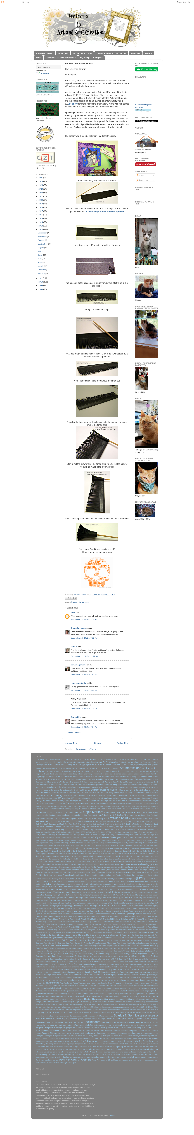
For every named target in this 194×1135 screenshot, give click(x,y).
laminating (107, 911)
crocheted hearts (152, 845)
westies (107, 1054)
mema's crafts (137, 948)
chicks (124, 801)
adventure (154, 759)
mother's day (45, 967)
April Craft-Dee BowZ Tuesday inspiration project (129, 765)
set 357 (135, 1007)
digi (41, 856)
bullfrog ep (121, 790)
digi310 (80, 856)
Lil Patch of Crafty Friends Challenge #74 (141, 930)
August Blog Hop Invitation (135, 771)
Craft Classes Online (91, 815)
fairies (130, 867)
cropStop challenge (43, 848)
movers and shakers (73, 967)
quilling (50, 993)
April (40, 262)
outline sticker (64, 980)
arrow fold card (67, 768)
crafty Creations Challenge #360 (146, 835)
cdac (55, 798)
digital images (93, 856)
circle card (77, 806)
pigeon (81, 985)
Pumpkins (130, 991)
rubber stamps (108, 999)
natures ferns (153, 969)
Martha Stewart (41, 946)
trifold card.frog (110, 1046)
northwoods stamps (68, 972)
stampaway (82, 1030)
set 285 (130, 1007)
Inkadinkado (125, 892)
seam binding (97, 1004)
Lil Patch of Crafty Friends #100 (65, 916)
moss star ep (153, 964)
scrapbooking (40, 1004)
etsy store (75, 867)
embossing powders (148, 864)
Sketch (92, 1012)
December (42, 233)
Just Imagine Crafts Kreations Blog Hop (143, 906)
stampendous (115, 1030)
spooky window (148, 1025)
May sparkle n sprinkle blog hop (68, 948)
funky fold (131, 875)
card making (56, 795)
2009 (41, 285)
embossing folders (112, 864)
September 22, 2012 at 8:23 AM (84, 620)
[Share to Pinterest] (76, 598)
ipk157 (66, 895)
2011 (41, 278)
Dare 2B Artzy (123, 848)
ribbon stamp (114, 996)
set (125, 1007)
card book (140, 793)
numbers (58, 975)
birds (98, 779)
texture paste (48, 1041)
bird (65, 779)
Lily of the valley (54, 932)
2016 (41, 215)
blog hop (117, 784)
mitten (82, 964)
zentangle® (72, 1063)
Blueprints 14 (148, 785)
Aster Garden (86, 771)
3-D (41, 759)
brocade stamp (147, 787)
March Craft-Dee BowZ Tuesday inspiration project (120, 940)
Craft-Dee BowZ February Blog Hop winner (78, 827)
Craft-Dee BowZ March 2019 (135, 827)
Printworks (83, 991)
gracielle (80, 881)
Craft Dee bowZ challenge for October (68, 819)
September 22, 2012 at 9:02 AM (84, 638)
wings (52, 1057)
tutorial (65, 1049)
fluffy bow (135, 872)
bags (43, 776)
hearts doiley (130, 887)
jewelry (60, 898)
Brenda (74, 646)
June (40, 255)
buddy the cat (85, 790)
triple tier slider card (146, 1046)
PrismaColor (92, 991)
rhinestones (58, 996)
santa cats (50, 1002)
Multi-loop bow (129, 967)
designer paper (41, 853)
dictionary (96, 853)
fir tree (77, 872)
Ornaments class (123, 977)
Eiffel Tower (146, 861)
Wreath (45, 1062)
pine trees (120, 985)
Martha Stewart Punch (57, 946)
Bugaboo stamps (108, 789)
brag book (89, 787)
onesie (62, 977)
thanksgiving (75, 1041)
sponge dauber (136, 1025)
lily (46, 932)
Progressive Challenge (110, 991)
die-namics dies (141, 853)
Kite (157, 908)
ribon (121, 996)
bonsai (155, 784)
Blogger (112, 1115)
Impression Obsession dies (84, 892)
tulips (49, 1049)
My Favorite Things (70, 969)
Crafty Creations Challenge (99, 829)
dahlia (109, 848)
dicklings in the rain (77, 853)
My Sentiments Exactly (103, 969)
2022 (41, 193)
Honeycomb (102, 889)
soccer (111, 1016)
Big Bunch (53, 779)
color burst (133, 809)
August (41, 248)
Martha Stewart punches (92, 945)
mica (124, 959)
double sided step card (130, 859)
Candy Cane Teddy (125, 792)
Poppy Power (101, 988)
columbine (58, 812)
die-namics (131, 854)
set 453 (153, 1007)
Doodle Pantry (65, 859)
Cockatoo (107, 809)
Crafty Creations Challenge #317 (48, 832)
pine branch (88, 985)
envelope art (66, 867)
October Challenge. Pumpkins (128, 975)
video (113, 1052)
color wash (141, 809)
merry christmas (102, 951)
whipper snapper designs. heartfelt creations (142, 1054)
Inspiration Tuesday (44, 895)
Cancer (105, 792)
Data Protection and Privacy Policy (61, 57)
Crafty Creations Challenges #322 (109, 840)
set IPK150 (66, 1010)
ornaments (112, 978)
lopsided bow (117, 932)
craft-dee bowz (118, 818)
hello (53, 889)
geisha (155, 875)
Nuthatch (65, 975)
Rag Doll (70, 993)
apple (84, 765)
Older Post (123, 743)
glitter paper (148, 879)
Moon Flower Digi (116, 964)
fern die (66, 872)
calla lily (99, 792)
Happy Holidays (41, 887)
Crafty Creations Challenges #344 (61, 843)
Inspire (55, 895)
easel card (117, 862)
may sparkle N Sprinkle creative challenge (95, 948)
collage (125, 809)
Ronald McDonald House (45, 999)
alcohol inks (61, 762)
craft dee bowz (105, 815)
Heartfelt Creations (63, 887)
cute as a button (73, 848)
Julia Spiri (128, 897)
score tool (121, 1002)
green (147, 881)
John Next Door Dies (110, 898)
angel (128, 762)
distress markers (135, 856)
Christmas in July (96, 803)
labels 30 (70, 911)
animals (139, 762)
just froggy (69, 906)
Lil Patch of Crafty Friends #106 (134, 916)
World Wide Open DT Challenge (75, 1059)
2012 (41, 229)
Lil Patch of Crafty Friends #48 (56, 919)
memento (147, 948)
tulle (53, 1049)
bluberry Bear (126, 784)
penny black (145, 983)
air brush (44, 762)
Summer (131, 1036)
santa (44, 1002)
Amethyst (122, 762)
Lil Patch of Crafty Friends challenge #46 (111, 930)
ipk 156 (60, 895)
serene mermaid (118, 1007)
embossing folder (97, 864)
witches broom (84, 602)
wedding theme (98, 1054)
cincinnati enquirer (66, 806)
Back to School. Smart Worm (144, 774)
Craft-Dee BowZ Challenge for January (116, 821)
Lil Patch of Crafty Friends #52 (101, 919)
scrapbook (129, 1002)
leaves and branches (78, 914)
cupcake (53, 848)
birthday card (113, 779)
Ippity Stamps (91, 895)
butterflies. (40, 793)
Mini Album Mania (90, 962)
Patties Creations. (79, 983)
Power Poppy (131, 988)
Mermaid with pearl (88, 951)
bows (74, 787)
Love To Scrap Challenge (55, 935)
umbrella (89, 1049)
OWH (92, 980)
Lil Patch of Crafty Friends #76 (78, 924)
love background (147, 932)
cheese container (52, 801)
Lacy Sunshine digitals (94, 911)
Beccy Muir (136, 776)
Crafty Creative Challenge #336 (135, 843)
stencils (67, 1036)
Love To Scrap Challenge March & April (143, 935)
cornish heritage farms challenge (56, 815)
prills (152, 988)
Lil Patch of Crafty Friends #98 (55, 930)
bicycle (46, 779)
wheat (113, 1054)
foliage (155, 872)
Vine (117, 1052)
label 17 (63, 911)
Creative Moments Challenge (121, 845)
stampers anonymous (129, 1031)
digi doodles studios (64, 856)
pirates (148, 985)
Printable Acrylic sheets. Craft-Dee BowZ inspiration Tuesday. (58, 991)
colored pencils (42, 812)
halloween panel (61, 884)
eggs (139, 861)
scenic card (113, 1002)
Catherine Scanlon (143, 795)
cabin (79, 792)
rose (56, 999)
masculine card (130, 946)
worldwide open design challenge (123, 1060)
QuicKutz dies (41, 994)
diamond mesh (64, 853)
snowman (58, 1016)
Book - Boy (40, 787)
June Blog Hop (66, 903)
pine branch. (97, 985)
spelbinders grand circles (74, 1022)
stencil (61, 1036)
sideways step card (147, 1010)
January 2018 (110, 895)
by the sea (61, 792)
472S (45, 759)
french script (53, 875)
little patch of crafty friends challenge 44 (97, 932)
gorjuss (74, 881)
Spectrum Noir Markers (55, 1022)
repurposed (49, 996)
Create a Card (53, 845)
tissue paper (145, 1044)
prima (156, 988)
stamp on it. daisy (70, 1030)
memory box (62, 951)
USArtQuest (135, 1049)
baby (71, 774)
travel (156, 1044)
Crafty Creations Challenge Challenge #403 (75, 837)
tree (43, 1047)
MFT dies (118, 959)
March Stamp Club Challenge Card (129, 943)
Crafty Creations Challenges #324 (134, 840)
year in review (54, 1063)
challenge (116, 798)
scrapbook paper (152, 1002)
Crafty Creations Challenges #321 (84, 840)
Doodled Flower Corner (79, 859)
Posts (141, 175)
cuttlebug (96, 848)
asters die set (96, 771)
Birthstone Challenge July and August (66, 782)
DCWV (132, 848)
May (40, 259)
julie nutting (138, 898)
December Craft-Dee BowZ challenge (71, 851)
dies (37, 856)
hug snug (154, 889)
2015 (41, 218)
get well (89, 879)
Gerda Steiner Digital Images (75, 878)
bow (61, 787)
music (50, 969)
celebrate (81, 798)
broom (74, 602)
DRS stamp (52, 861)
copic (81, 812)
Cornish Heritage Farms (131, 812)
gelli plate (60, 879)
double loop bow (115, 859)
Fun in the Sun (121, 875)
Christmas (70, 803)
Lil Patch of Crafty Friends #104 (111, 916)
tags (107, 1038)
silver (156, 1010)
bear (125, 777)
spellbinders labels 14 (67, 1025)
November (42, 236)
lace (75, 911)
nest (37, 972)
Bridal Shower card (135, 787)
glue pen (46, 881)
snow (122, 1012)
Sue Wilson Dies (121, 1036)
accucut (114, 759)
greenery (42, 884)
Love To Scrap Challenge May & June (81, 935)
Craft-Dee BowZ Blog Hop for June (66, 821)
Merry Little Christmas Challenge (139, 951)
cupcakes (60, 848)
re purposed (109, 993)
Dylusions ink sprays (86, 861)
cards (94, 795)
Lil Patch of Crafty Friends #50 (79, 919)
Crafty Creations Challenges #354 (86, 843)
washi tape (141, 1052)
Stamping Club (48, 1033)
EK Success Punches (60, 864)
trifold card (100, 1046)
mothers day (55, 967)
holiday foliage (69, 889)
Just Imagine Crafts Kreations (112, 905)
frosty (114, 875)
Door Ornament (93, 859)
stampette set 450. (144, 1030)
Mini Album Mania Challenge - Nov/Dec (50, 964)
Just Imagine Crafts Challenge (85, 906)
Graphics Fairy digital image (119, 881)
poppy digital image (89, 988)
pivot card (154, 985)
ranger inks (100, 993)
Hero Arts (59, 889)
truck (44, 1049)
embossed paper (75, 864)
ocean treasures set (89, 975)
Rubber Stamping (92, 999)
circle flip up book (97, 806)
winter (67, 1057)
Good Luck (67, 881)
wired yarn (126, 1057)
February (42, 270)
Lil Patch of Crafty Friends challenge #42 (81, 930)
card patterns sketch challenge (74, 795)
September (43, 244)
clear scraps (145, 806)
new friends (43, 972)
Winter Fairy (74, 1057)
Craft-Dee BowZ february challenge (109, 827)
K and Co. (75, 908)
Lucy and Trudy (135, 937)
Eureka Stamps (84, 867)
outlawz (149, 978)
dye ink (68, 861)
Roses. (61, 999)
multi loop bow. (118, 967)
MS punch (85, 967)
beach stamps (112, 776)
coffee (120, 809)
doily (45, 859)
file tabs (72, 872)
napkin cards (118, 969)
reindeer (155, 993)
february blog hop (93, 870)
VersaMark (84, 1052)
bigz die (60, 779)
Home (97, 743)
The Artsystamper (89, 1041)
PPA (138, 988)
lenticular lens (141, 914)
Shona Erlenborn (78, 628)
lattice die (120, 911)
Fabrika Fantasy (97, 867)
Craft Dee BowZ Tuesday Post (95, 819)
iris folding (101, 895)
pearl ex (105, 983)
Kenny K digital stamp (112, 908)
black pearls (85, 784)
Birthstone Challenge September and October (56, 784)
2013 (41, 226)
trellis (52, 1046)
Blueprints (138, 784)
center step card (91, 798)
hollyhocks (93, 889)
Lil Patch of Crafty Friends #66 (112, 922)
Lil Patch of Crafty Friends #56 (145, 919)
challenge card (126, 798)
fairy (135, 867)
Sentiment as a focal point (45, 1007)
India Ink (109, 892)
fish (81, 872)
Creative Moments (102, 845)
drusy (58, 861)
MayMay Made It (117, 948)
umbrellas (96, 1049)
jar (56, 898)
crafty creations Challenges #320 (60, 840)
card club (148, 792)
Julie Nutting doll (149, 898)
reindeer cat (40, 996)
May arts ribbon (148, 946)
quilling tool (57, 993)
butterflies (135, 790)
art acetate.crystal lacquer (85, 768)
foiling (144, 872)
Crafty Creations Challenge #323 (73, 832)
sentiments (59, 1007)
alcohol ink (52, 762)
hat (49, 887)
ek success (154, 861)
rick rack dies (128, 996)
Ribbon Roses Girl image (98, 996)
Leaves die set (91, 914)
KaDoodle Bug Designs (87, 908)
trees (47, 1047)
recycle (138, 994)
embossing (86, 864)
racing (64, 993)
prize (99, 991)
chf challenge (91, 801)
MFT (112, 959)
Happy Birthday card (137, 884)
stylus (113, 1036)
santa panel (59, 1002)
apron (58, 768)
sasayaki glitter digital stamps (75, 1002)
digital (85, 856)
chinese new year (151, 801)
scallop (88, 1002)
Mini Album (78, 961)
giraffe (115, 879)
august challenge (152, 771)
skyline (97, 1012)
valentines (39, 1052)
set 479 (53, 1010)
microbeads (44, 961)
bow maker (67, 787)
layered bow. (143, 911)
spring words (70, 1028)
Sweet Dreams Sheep (51, 1038)
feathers (76, 870)
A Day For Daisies (92, 759)
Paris (62, 983)
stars (156, 1033)
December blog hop (150, 848)
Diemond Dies (153, 854)
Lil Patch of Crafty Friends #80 (123, 924)
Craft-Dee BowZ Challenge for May (78, 824)
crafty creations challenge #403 (47, 837)
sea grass (79, 1004)
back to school (115, 774)
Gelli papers (52, 878)
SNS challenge (102, 1016)
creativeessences (139, 845)
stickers (74, 1036)
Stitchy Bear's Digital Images (99, 1036)
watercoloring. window (56, 1054)
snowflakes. (49, 1016)
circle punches (109, 806)
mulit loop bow (94, 967)
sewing (73, 1010)
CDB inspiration (64, 798)
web (66, 1054)
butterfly (47, 792)
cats (50, 798)
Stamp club (40, 1030)
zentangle (63, 1063)
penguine (137, 983)
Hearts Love (139, 887)
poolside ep (77, 988)
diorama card (104, 856)
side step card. (135, 1010)
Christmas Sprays (138, 803)
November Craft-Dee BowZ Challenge (91, 972)
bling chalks (108, 784)
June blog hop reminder (80, 903)
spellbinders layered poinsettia (105, 1025)
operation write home (73, 977)
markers (155, 943)
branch (95, 787)
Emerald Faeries (48, 867)
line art (62, 932)
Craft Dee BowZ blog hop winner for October (129, 815)
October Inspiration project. (148, 975)
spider (128, 1025)
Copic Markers (93, 812)
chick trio (112, 801)
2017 (41, 211)
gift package (108, 878)
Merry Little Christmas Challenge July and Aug (123, 954)
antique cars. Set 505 (46, 765)
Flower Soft (120, 872)
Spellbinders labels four (84, 1025)
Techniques (153, 1038)
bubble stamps (59, 790)
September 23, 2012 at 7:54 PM (84, 727)
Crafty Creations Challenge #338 (97, 835)
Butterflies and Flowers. (149, 790)
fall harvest (151, 867)
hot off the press (139, 889)
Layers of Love (41, 914)
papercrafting (52, 982)
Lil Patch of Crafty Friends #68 (134, 922)
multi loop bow (105, 967)
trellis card (58, 1046)
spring (40, 1028)
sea (74, 1004)
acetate (121, 759)
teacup (145, 1038)
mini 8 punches (68, 962)
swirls (72, 1038)
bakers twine (63, 777)
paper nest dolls (152, 980)
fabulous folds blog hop (119, 867)
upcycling (126, 1049)
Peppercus (154, 983)
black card (77, 784)
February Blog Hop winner (109, 870)
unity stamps (116, 1049)
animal (133, 762)
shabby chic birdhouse (84, 1010)
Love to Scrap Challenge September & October (92, 938)
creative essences (66, 845)
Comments (143, 180)
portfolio (123, 988)
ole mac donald (42, 978)
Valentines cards (50, 1052)
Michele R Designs (134, 959)
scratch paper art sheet (54, 1004)
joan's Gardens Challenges (73, 898)
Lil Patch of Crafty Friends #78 (100, 924)
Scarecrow (96, 1002)
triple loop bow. (132, 1046)
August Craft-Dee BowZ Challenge (49, 774)
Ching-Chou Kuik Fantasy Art (46, 803)
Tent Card (39, 1041)
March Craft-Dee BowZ (65, 940)
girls (134, 878)
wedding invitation (85, 1054)
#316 (37, 759)
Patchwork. (68, 983)
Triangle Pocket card (80, 1046)
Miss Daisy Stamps (72, 964)
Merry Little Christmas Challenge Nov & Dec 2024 (112, 956)
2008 (41, 289)
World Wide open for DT (101, 1060)
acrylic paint (134, 759)
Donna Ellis (76, 717)
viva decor (124, 1052)
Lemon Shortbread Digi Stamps (123, 914)
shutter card (125, 1010)
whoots (38, 1057)
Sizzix (51, 1012)
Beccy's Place (146, 777)
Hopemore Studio (78, 683)
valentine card (152, 1049)
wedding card (73, 1055)
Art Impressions (130, 768)
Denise (139, 851)
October (41, 240)
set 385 (141, 1007)
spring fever (60, 1028)
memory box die (74, 951)
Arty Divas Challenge (68, 771)
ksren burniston (54, 911)
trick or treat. (92, 1046)
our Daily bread (139, 977)
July (40, 251)
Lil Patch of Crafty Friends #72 (56, 924)
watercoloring (41, 1054)
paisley (110, 980)
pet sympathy (55, 985)
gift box (101, 878)
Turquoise (59, 1049)
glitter (139, 878)
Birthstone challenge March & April (95, 782)
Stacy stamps (108, 1028)
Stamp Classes (152, 1028)
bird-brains (79, 779)
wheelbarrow (120, 1054)
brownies (39, 790)
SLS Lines (115, 1012)
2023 (41, 189)
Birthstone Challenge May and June (122, 782)
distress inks (124, 856)
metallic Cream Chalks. (86, 959)
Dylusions (75, 861)
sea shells (88, 1004)
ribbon (85, 996)
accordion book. (105, 759)
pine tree (113, 985)
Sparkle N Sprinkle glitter (116, 1019)
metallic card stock (69, 959)
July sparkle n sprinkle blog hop (135, 900)
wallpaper (132, 1052)
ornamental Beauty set (98, 977)
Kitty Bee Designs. (42, 911)
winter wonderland (102, 1057)
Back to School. (127, 774)
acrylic (126, 759)
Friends (105, 875)
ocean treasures (75, 975)
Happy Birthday (124, 884)
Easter (124, 861)
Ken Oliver (100, 908)
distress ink (113, 856)
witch (132, 1057)
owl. (96, 980)
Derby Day (147, 851)
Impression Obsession (66, 892)
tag (104, 1038)
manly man (51, 940)
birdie (93, 779)
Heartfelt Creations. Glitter (100, 887)
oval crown (86, 980)
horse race (119, 889)
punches (154, 991)
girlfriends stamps (125, 879)
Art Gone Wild (101, 768)
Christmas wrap (41, 806)
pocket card (40, 988)
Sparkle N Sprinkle (126, 1015)
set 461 (47, 1010)
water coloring (152, 1052)
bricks (125, 787)
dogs (41, 859)
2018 (41, 207)
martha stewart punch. (75, 945)
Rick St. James (139, 996)
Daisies (115, 848)
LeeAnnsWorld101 (104, 914)
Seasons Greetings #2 (134, 1004)
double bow (104, 859)
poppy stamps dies (113, 988)
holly (77, 889)
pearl (100, 983)
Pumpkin (122, 991)
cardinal (89, 795)
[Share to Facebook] (73, 598)
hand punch (97, 884)
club (51, 809)
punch (136, 991)
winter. (111, 1057)
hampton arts (88, 884)
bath (92, 776)
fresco (60, 875)
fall (139, 867)
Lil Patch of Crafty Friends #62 (67, 922)
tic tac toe (128, 1044)
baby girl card (78, 774)
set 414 (147, 1007)
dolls (57, 859)
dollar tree (51, 859)
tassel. (112, 1038)
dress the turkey (41, 861)
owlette (101, 980)
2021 (41, 196)
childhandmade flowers (136, 801)
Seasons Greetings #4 (150, 1004)
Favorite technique (66, 870)
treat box (39, 1046)
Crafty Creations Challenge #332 (48, 835)
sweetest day (64, 1038)
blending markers (97, 785)
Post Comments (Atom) (86, 749)
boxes (79, 787)
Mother (38, 967)
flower (113, 872)
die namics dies (121, 853)
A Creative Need (77, 759)
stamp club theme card (54, 1030)
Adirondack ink (144, 759)
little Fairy (69, 932)
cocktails (115, 809)
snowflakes (40, 1016)
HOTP (148, 889)
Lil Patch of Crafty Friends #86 (67, 927)
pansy (132, 980)
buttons (54, 792)
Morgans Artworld (142, 964)
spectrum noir (41, 1022)
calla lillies (92, 792)
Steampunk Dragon (52, 1036)
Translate (45, 73)
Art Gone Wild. (113, 768)
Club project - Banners (79, 809)
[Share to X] (71, 598)
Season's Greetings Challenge (114, 1004)
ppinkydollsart (145, 988)
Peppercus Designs (43, 985)
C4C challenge (70, 792)
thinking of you (94, 1044)
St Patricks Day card (82, 1028)
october (99, 975)
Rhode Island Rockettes (73, 996)
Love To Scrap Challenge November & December (54, 938)
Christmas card (82, 803)
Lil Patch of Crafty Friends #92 (112, 927)
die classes (105, 853)
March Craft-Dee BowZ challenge (88, 940)
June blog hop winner (97, 903)
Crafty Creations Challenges (106, 837)
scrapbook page (140, 1002)
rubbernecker (121, 999)
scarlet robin (104, 1002)
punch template (145, 991)
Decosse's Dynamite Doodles (125, 851)
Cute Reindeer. (87, 848)
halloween (50, 884)
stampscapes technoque (145, 1033)
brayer (101, 787)
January (41, 273)
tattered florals (132, 1038)
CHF (83, 801)
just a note (61, 906)
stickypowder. (82, 1036)
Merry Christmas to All (117, 951)
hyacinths (39, 892)
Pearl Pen (111, 983)
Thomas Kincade (106, 1044)
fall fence (143, 867)
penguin (130, 983)
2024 (41, 185)
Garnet (150, 875)
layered (136, 911)
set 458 (41, 1010)
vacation (143, 1049)
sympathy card (96, 1038)
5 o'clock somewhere (55, 759)
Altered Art (100, 762)
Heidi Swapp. (46, 889)
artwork (57, 771)
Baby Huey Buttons (91, 774)
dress (156, 859)
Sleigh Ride (105, 1012)
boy (83, 787)
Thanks (67, 1041)
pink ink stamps (133, 985)
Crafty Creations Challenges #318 (134, 837)
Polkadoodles (57, 988)
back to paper (103, 774)
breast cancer (117, 787)
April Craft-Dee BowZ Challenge (98, 765)
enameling (58, 867)
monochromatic (91, 964)
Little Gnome (78, 932)
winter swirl (91, 1057)
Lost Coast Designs (130, 932)
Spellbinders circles (108, 1022)
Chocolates (61, 803)
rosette (67, 999)
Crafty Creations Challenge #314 (122, 829)
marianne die (147, 943)
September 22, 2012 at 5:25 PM (84, 690)
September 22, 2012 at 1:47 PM (84, 675)
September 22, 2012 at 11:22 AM (84, 656)
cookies (75, 812)
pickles (75, 985)
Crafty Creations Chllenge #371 (111, 843)
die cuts (112, 853)
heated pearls (149, 887)
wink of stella (60, 1057)
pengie (124, 983)
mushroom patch (42, 969)
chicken (118, 801)
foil (140, 872)
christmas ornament (110, 804)
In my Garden (100, 892)
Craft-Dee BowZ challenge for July (145, 821)
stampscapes (111, 1033)
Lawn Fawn (128, 911)
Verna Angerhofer (78, 665)
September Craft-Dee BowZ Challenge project (88, 1007)
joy (119, 898)
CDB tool (74, 798)
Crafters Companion (60, 829)
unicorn (103, 1049)
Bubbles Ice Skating (72, 790)
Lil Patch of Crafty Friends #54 (123, 919)
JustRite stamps (64, 908)
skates (86, 1012)
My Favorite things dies (85, 969)
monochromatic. (103, 964)
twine (75, 1049)
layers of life (153, 911)
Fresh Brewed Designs (82, 875)
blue (133, 784)
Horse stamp (128, 889)
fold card (150, 872)
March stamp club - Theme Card (81, 943)
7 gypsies (67, 759)
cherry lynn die (75, 801)
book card (48, 787)
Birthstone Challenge (143, 779)
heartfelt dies (115, 887)
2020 (41, 200)
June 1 (57, 903)
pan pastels (118, 980)
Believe (155, 776)
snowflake (137, 1012)
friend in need (97, 875)
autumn (65, 774)
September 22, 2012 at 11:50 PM (84, 709)
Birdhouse (87, 779)
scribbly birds (68, 1004)
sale (152, 999)
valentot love (63, 1052)
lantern (114, 911)
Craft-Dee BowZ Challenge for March (50, 824)
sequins (108, 1007)
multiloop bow (140, 967)
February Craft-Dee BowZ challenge (133, 870)
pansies (126, 980)
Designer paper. (53, 853)
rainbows (92, 993)
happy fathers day (152, 884)
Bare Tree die (73, 776)
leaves (67, 914)
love (139, 932)
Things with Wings (81, 1044)
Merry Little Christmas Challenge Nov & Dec (74, 956)
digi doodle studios (49, 856)
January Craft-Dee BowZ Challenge (129, 895)
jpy (122, 898)
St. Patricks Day (97, 1028)
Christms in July (53, 806)
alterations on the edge (81, 762)
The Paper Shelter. (147, 1041)
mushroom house (152, 967)
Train (152, 1044)
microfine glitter (55, 962)
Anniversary (147, 762)
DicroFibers (89, 853)
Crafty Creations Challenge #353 (122, 835)
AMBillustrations (112, 762)
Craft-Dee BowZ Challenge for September (137, 824)
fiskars (85, 872)
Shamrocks (106, 1010)
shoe (112, 1010)
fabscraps (106, 867)
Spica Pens (120, 1025)
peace (89, 983)
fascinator (55, 870)
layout (49, 914)
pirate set (142, 985)
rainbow (85, 994)
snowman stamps (68, 1016)
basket (88, 776)
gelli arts (45, 878)
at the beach (106, 771)
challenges (137, 798)
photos (70, 986)
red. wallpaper (146, 993)
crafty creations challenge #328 (121, 832)
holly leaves (84, 889)
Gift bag (95, 878)
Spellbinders (92, 1022)
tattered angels (120, 1038)
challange (108, 798)
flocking (97, 872)
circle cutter (86, 806)
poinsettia (48, 988)
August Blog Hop (118, 771)
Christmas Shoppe (125, 803)
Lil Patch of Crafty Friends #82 (145, 924)
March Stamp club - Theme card (104, 943)
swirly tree (78, 1038)
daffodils (104, 848)
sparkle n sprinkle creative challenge (91, 1019)
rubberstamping (133, 999)
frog (109, 875)
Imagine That (52, 892)
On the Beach (54, 977)
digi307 (74, 856)
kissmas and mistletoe (147, 908)
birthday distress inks (126, 779)
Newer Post (71, 743)
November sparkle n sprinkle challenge (135, 972)
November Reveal (112, 972)
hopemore (111, 889)
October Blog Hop (109, 975)
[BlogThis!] (68, 598)
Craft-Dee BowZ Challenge (90, 821)
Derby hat (154, 851)
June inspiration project (138, 903)
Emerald (39, 867)
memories (53, 951)
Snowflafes (129, 1012)
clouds (47, 809)
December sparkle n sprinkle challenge (99, 851)
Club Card (57, 809)
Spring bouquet (49, 1028)
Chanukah (154, 798)
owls (105, 980)
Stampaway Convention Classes (98, 1030)
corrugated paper (77, 815)
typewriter (81, 1049)
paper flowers (140, 980)
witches (137, 1057)
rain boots (78, 993)
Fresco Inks (68, 875)
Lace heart (82, 911)
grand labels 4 (93, 881)
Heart (52, 887)
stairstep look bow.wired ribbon (124, 1028)
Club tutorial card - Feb (95, 809)
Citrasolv (124, 806)
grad (85, 881)
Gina (73, 612)
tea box (140, 1038)
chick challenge (102, 801)
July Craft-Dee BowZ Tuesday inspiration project (105, 900)
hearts (122, 887)
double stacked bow (146, 859)
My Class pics (58, 969)
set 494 (59, 1010)
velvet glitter (74, 1052)
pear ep (95, 983)
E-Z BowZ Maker (101, 862)
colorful (51, 812)
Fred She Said (42, 875)
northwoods (56, 972)
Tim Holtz (136, 1044)
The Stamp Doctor (51, 1044)
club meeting (65, 809)
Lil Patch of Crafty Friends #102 (88, 916)
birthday (103, 779)
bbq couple (102, 776)
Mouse (63, 967)
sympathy (86, 1038)
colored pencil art (152, 809)
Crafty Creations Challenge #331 (146, 832)
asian (78, 771)
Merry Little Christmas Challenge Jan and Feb (86, 954)
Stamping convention (91, 1033)
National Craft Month (130, 969)
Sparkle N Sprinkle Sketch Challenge (142, 1019)
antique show (60, 765)
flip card (91, 872)
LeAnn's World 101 (58, 914)
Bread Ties (108, 787)
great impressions (137, 881)
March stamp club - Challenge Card (56, 943)
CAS (131, 795)
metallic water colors (102, 959)
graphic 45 (103, 881)
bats (96, 776)
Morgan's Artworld (129, 964)
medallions (128, 948)
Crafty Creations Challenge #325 (98, 832)
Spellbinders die (122, 1022)
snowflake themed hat (150, 1012)
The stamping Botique (67, 1044)
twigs (70, 1049)
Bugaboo (95, 789)
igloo (44, 892)
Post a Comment (75, 732)
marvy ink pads (107, 945)
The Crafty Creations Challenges (111, 1041)
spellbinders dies (136, 1022)
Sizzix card (59, 1012)
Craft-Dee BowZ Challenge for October (107, 824)
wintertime (118, 1057)
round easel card (77, 999)
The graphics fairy (131, 1041)
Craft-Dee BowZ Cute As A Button (141, 818)
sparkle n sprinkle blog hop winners (61, 1019)
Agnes (38, 762)
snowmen (78, 1016)
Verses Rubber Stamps (99, 1052)
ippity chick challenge (77, 895)
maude (139, 945)
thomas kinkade (118, 1044)
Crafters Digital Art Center (79, 829)
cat (134, 795)
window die (45, 1057)
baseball (82, 776)
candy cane (113, 793)
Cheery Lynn (41, 801)
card (134, 793)
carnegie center (111, 795)
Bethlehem (39, 779)
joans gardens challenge (93, 898)
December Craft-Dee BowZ (46, 851)
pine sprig (106, 985)
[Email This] (66, 598)
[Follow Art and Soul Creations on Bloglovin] (143, 111)
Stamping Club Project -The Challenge (68, 1033)
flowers (127, 872)
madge (155, 937)
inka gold (117, 892)
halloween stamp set (75, 884)
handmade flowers (109, 884)
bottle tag (55, 787)
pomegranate (68, 988)
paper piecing (41, 983)
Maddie (150, 937)
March (41, 266)
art (74, 768)
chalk (101, 798)
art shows (50, 771)
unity (109, 1049)
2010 (41, 282)
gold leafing (58, 881)
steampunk (40, 1036)
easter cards (132, 862)
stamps (102, 1033)
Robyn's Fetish (152, 996)
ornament (85, 978)
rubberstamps (145, 999)
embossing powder (129, 864)
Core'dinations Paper (112, 812)
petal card (63, 985)
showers (117, 1010)
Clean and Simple (134, 806)
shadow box (97, 1010)
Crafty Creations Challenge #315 (146, 829)
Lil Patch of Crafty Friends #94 (134, 927)
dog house (149, 856)
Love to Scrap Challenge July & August (111, 935)
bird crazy (71, 779)
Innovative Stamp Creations (148, 892)
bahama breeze (51, 776)
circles (117, 806)
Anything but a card (73, 765)
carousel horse (123, 795)
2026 (41, 178)
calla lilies (84, 792)
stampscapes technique (126, 1033)
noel (49, 972)
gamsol (144, 875)
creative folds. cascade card (83, 845)
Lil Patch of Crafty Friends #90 (89, 927)
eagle (110, 861)
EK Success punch (43, 864)
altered (93, 762)
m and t (144, 937)
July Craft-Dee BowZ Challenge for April (72, 900)
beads (120, 776)
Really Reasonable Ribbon (124, 993)
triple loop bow (121, 1047)
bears (129, 776)
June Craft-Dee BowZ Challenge (117, 903)
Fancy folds (48, 870)
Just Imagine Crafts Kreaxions (46, 908)
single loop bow (42, 1012)
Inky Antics (134, 892)
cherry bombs (64, 801)
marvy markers (118, 945)
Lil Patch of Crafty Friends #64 (89, 922)
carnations (101, 795)
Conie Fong (67, 812)
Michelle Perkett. (148, 959)
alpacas (69, 762)
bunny (128, 790)
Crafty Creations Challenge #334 (72, 835)
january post (147, 895)
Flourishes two (105, 872)
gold (51, 881)
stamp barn (141, 1028)
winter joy (82, 1057)
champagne (146, 798)
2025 (41, 181)
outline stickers (75, 980)
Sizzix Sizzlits (79, 1012)
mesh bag (58, 959)
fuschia (138, 875)
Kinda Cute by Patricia (129, 908)
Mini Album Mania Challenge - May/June (143, 961)
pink (125, 985)
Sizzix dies (68, 1012)
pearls (118, 983)
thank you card (58, 1041)
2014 (41, 222)
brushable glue (48, 790)
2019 (41, 204)
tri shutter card (67, 1046)
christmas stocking (151, 803)
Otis (131, 977)
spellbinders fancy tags (49, 1025)
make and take (41, 940)
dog (143, 856)
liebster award (151, 914)
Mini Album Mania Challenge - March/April (112, 961)
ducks (63, 862)
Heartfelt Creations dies (80, 887)
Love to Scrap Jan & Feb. (120, 938)
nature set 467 (143, 969)
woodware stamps (51, 1060)
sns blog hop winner (89, 1016)
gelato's (38, 878)
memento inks (43, 951)
